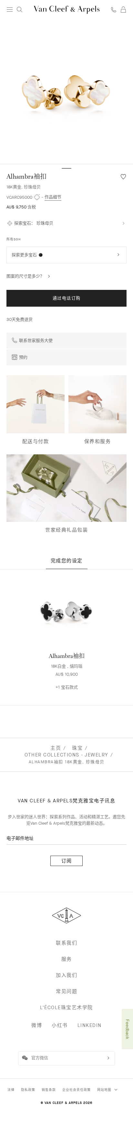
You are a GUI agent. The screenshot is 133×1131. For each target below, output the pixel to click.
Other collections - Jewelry (66, 755)
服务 (66, 959)
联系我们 (66, 943)
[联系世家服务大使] (113, 9)
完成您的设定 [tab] (67, 560)
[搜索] (19, 9)
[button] (66, 92)
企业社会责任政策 (76, 1090)
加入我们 (66, 975)
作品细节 (53, 197)
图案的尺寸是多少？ (25, 276)
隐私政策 (28, 1090)
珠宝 (77, 748)
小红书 (60, 1025)
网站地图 (105, 1090)
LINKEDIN (89, 1025)
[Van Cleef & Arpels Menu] (9, 9)
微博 (36, 1025)
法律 (11, 1090)
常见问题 (66, 991)
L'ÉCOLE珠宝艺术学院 (66, 1007)
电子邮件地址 (20, 838)
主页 (55, 748)
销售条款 (49, 1090)
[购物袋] (123, 9)
